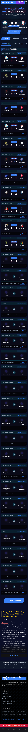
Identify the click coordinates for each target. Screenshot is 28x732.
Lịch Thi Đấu (5, 698)
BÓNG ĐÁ (6, 38)
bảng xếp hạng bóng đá (20, 667)
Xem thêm (13, 655)
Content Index (5, 662)
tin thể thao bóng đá (19, 664)
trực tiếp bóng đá (22, 662)
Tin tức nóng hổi (7, 703)
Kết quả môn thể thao (8, 701)
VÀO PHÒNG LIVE (14, 32)
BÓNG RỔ (16, 38)
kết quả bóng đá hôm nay (8, 667)
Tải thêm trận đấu (14, 600)
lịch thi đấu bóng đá (9, 664)
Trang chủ (5, 693)
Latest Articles (13, 662)
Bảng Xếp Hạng (6, 696)
